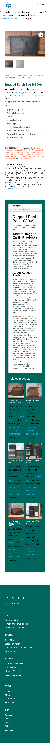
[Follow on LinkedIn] (18, 598)
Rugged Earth (10, 158)
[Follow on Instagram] (13, 598)
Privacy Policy (11, 620)
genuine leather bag (21, 152)
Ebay (7, 719)
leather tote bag (38, 156)
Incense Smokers (13, 675)
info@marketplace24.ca (13, 188)
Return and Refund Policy (17, 624)
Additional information (21, 209)
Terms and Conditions (15, 627)
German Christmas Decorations (19, 647)
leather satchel (10, 156)
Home (7, 75)
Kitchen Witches (12, 671)
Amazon (9, 715)
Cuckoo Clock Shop (14, 664)
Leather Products (17, 75)
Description (17, 205)
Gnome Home (11, 667)
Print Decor (10, 651)
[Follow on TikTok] (24, 598)
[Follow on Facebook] (7, 598)
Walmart (9, 730)
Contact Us (10, 699)
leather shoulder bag (24, 156)
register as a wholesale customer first (27, 95)
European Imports (13, 644)
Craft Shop (10, 640)
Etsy (7, 722)
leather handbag (24, 154)
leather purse (35, 154)
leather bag (13, 154)
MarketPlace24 (22, 316)
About (8, 695)
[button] (40, 34)
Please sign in (6, 15)
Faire (7, 726)
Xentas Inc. (10, 702)
